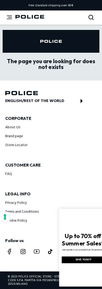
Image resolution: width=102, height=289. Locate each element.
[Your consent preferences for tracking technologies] (5, 217)
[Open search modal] (92, 17)
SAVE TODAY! (67, 260)
